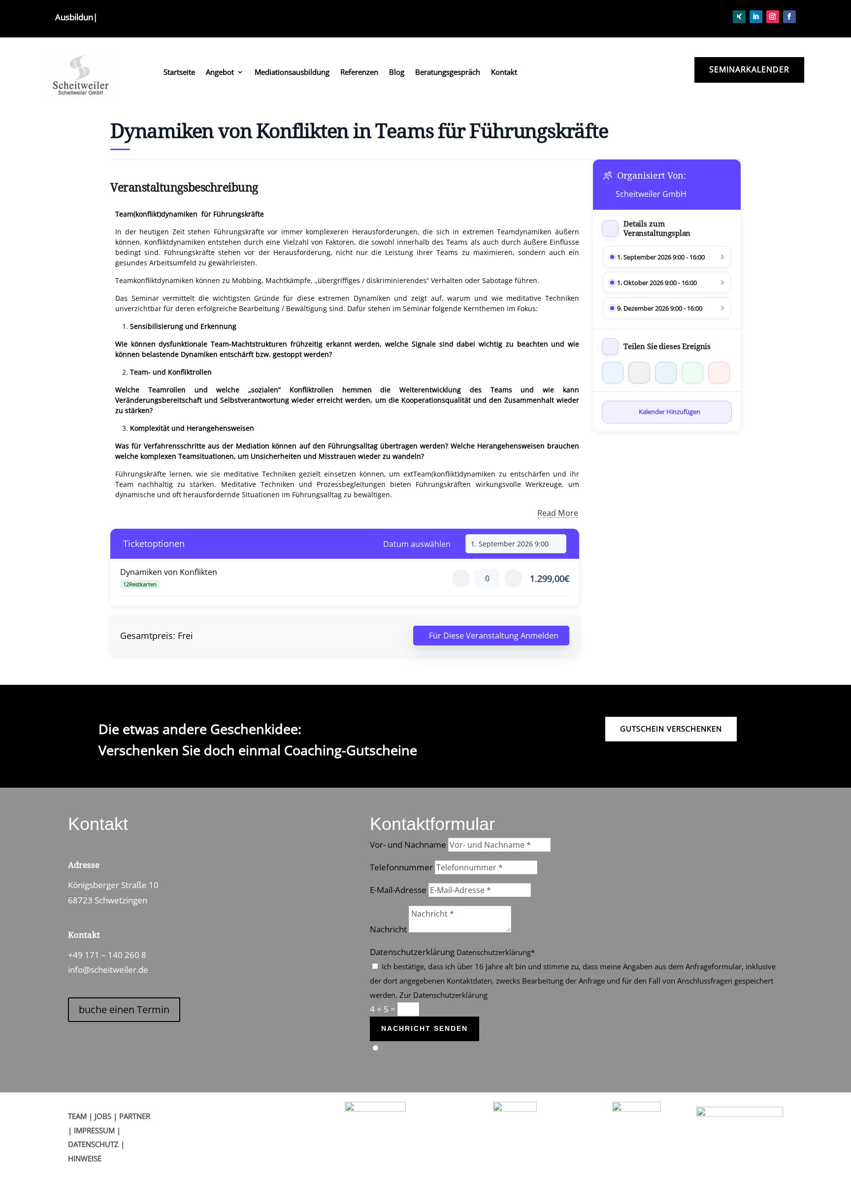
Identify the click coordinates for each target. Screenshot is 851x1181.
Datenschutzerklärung (412, 952)
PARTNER (134, 1116)
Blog (396, 72)
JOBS (103, 1116)
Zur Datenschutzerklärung (443, 995)
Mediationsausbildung (292, 72)
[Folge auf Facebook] (789, 16)
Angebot (220, 72)
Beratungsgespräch (447, 72)
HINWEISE (84, 1158)
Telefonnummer (401, 867)
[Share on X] (639, 372)
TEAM (77, 1116)
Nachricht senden (424, 1028)
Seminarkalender (749, 69)
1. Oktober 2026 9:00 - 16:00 (657, 282)
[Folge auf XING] (739, 16)
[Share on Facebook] (612, 372)
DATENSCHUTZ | (96, 1144)
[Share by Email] (719, 372)
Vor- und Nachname (408, 844)
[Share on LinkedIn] (666, 372)
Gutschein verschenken (671, 729)
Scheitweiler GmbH (651, 194)
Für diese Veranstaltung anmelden (493, 635)
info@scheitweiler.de (108, 969)
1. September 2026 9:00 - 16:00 (661, 257)
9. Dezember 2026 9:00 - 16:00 (659, 308)
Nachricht (388, 929)
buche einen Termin (124, 1009)
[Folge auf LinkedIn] (756, 16)
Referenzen (359, 72)
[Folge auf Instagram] (772, 16)
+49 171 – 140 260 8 (107, 954)
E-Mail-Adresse (398, 889)
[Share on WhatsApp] (692, 372)
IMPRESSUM (94, 1130)
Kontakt (504, 72)
